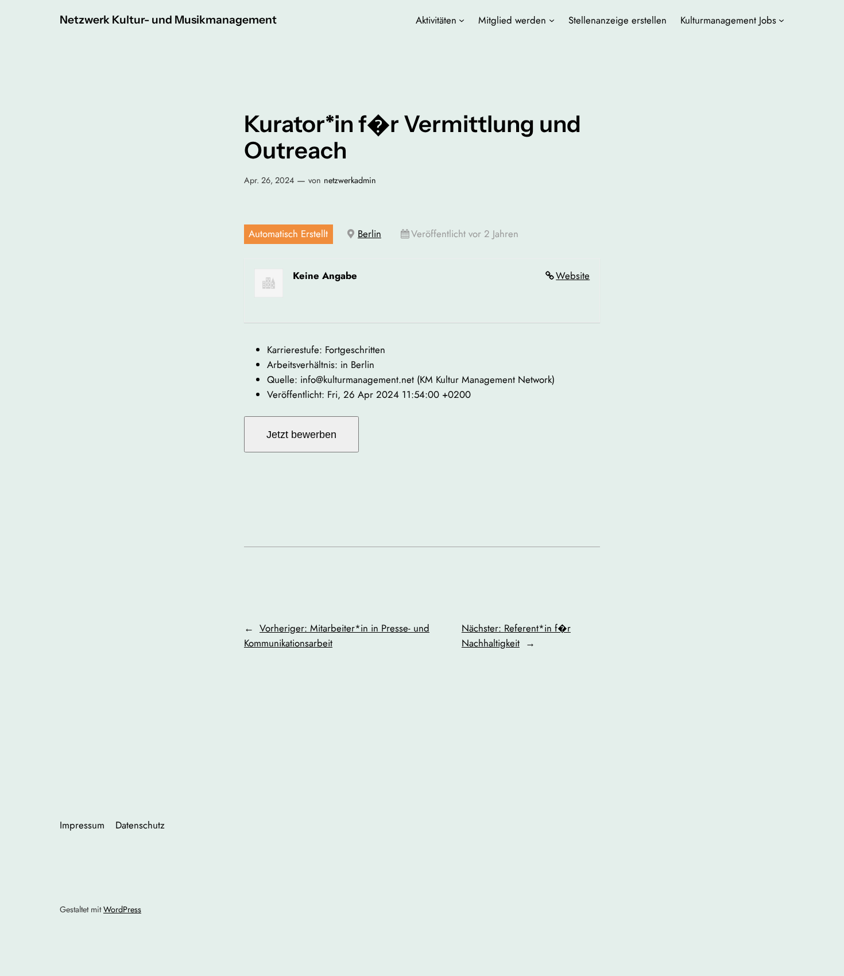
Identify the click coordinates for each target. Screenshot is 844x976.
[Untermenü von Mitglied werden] (552, 20)
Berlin (369, 234)
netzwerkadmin (350, 180)
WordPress (122, 909)
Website (573, 275)
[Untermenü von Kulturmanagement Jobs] (781, 20)
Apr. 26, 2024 (269, 180)
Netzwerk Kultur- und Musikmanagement (168, 19)
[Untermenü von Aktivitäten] (461, 20)
